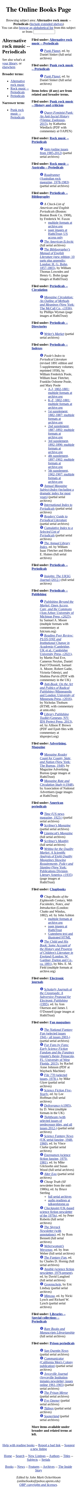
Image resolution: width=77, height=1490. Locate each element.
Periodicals (17, 96)
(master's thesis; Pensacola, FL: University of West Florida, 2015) (57, 1054)
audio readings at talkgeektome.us (59, 1202)
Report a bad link (49, 1445)
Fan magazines (60, 1022)
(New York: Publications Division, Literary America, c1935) (56, 862)
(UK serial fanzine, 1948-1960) (56, 1139)
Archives (49, 1466)
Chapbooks (58, 889)
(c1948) (56, 782)
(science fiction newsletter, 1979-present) (57, 1271)
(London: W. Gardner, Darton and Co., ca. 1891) (56, 953)
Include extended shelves (46, 24)
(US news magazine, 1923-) (52, 815)
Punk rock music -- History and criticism (52, 103)
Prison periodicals (62, 1343)
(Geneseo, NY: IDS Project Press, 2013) (56, 717)
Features (34, 1466)
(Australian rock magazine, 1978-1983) (54, 178)
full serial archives (59, 1196)
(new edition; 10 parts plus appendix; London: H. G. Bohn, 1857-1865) (57, 259)
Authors (54, 1456)
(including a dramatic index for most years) (57, 491)
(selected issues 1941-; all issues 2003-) (56, 1033)
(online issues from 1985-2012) (54, 151)
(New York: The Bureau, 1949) (55, 760)
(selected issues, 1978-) (53, 1076)
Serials (45, 1459)
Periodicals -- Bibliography (50, 194)
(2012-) (55, 578)
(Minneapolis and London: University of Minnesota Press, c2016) (57, 691)
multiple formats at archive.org (60, 224)
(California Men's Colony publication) (56, 1362)
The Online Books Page (38, 9)
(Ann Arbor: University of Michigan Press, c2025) (57, 609)
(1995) (56, 997)
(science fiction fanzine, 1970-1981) (55, 1158)
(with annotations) (50, 1230)
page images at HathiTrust (57, 928)
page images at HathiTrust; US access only (58, 233)
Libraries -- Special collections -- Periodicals (49, 1317)
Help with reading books (18, 1445)
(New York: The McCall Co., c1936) (57, 302)
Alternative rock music (17, 83)
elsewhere (8, 67)
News (21, 1466)
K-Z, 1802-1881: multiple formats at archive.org (60, 403)
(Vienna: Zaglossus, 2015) (56, 118)
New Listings (37, 1456)
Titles (66, 1456)
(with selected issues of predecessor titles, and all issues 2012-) (56, 1122)
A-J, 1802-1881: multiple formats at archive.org (60, 392)
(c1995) (57, 1105)
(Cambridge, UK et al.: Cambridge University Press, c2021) (56, 645)
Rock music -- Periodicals (19, 90)
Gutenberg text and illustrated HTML (60, 935)
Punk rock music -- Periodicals (17, 113)
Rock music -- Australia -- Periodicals (50, 165)
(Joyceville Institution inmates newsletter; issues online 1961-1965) (56, 1379)
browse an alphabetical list (36, 27)
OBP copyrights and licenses (38, 1484)
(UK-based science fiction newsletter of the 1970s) (57, 1211)
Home (8, 1456)
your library (9, 63)
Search (20, 1456)
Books (9, 1466)
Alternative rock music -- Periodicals (52, 41)
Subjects (32, 1459)
